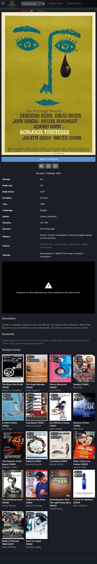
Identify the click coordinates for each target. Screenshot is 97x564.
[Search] (43, 3)
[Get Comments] (55, 166)
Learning (25, 11)
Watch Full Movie (49, 159)
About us (42, 11)
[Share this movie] (49, 166)
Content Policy (56, 3)
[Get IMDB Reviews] (42, 166)
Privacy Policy (74, 3)
